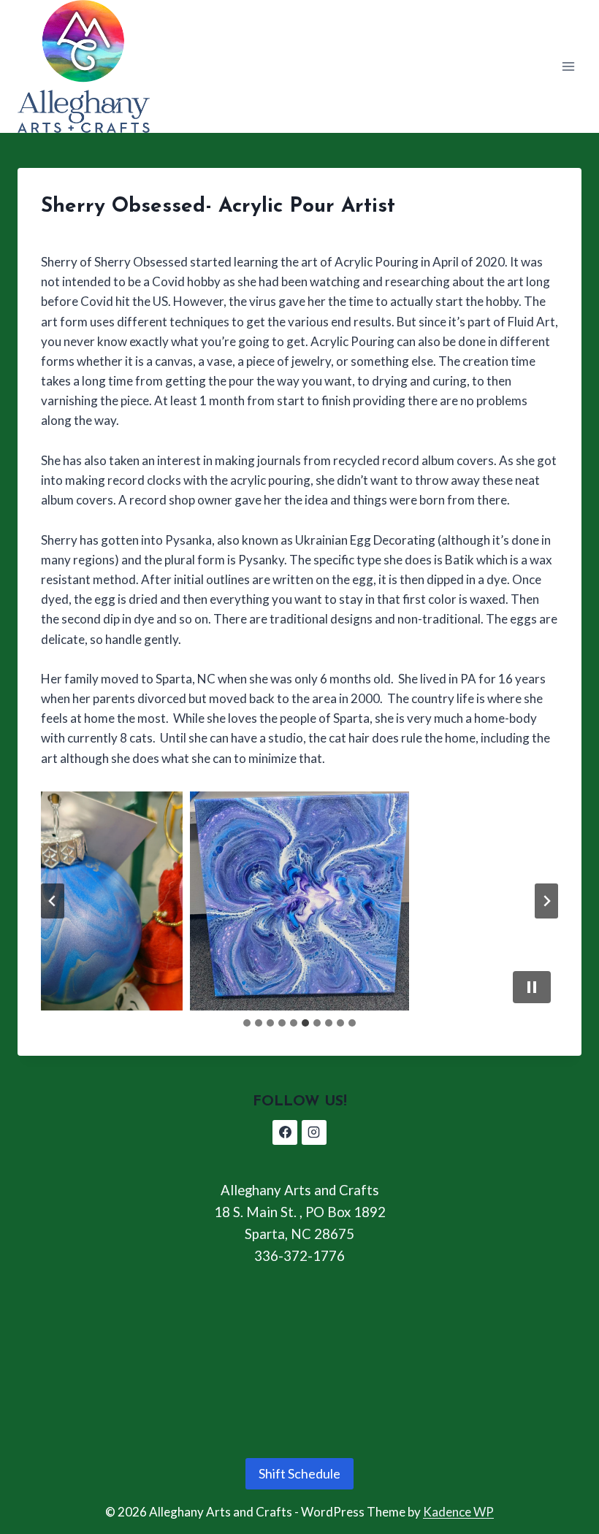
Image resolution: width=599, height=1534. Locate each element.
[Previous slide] (52, 901)
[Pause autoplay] (532, 987)
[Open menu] (567, 66)
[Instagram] (314, 1132)
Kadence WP (458, 1511)
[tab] (247, 1023)
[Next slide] (546, 901)
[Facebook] (284, 1132)
